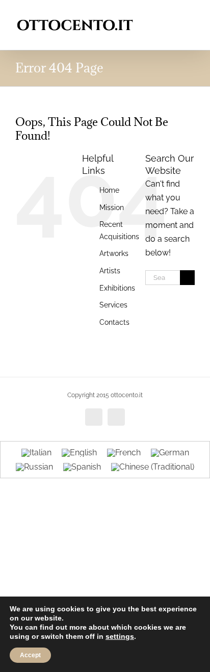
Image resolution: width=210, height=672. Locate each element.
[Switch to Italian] (36, 453)
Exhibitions (117, 288)
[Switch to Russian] (34, 467)
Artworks (113, 253)
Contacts (114, 322)
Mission (111, 207)
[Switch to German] (170, 453)
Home (109, 190)
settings (120, 636)
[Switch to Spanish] (82, 467)
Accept (30, 655)
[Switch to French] (124, 453)
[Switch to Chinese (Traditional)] (152, 467)
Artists (109, 271)
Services (113, 305)
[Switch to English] (79, 453)
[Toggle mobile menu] (191, 15)
